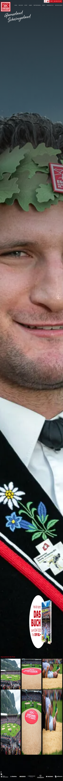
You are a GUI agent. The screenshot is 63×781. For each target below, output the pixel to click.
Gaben (30, 5)
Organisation (50, 5)
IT (58, 1)
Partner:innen (37, 5)
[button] (31, 771)
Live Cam (45, 1)
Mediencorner (58, 5)
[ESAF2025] (6, 7)
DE (54, 1)
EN (60, 1)
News (15, 5)
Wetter (48, 1)
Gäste (43, 5)
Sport (25, 5)
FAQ (51, 1)
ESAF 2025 (21, 5)
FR (56, 1)
